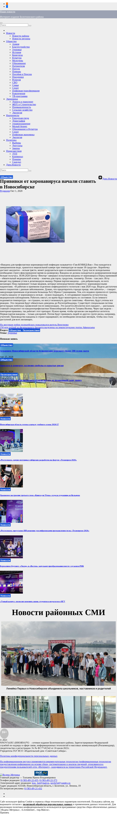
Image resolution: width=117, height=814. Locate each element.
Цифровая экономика (23, 134)
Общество (11, 41)
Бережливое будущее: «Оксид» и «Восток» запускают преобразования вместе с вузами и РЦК (42, 566)
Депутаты (17, 145)
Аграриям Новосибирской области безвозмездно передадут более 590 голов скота (44, 351)
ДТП (14, 153)
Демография (18, 121)
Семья (15, 85)
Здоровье (17, 49)
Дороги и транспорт (22, 101)
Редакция (5, 191)
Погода (16, 68)
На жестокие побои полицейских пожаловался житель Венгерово (34, 324)
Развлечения (18, 93)
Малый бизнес (19, 126)
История (16, 52)
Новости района (20, 36)
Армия (15, 44)
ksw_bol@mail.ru (40, 783)
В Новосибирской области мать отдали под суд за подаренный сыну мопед (41, 380)
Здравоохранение (21, 123)
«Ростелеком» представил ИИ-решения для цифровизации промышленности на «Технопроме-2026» (44, 530)
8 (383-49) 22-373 (48, 780)
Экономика (12, 99)
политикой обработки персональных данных (47, 804)
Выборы (16, 143)
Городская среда (20, 118)
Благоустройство (21, 47)
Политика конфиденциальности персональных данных (28, 756)
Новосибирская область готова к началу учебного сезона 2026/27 (29, 424)
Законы (16, 148)
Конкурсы (17, 55)
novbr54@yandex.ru (60, 783)
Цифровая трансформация (25, 90)
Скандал (16, 162)
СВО (14, 82)
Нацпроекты (12, 115)
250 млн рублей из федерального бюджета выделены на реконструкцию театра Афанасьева (47, 327)
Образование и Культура (25, 129)
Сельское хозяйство (22, 110)
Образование (19, 63)
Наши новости (7, 11)
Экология (17, 112)
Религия (16, 79)
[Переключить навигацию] (1, 22)
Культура (16, 58)
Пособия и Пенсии (22, 74)
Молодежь (17, 60)
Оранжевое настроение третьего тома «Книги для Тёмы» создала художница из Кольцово (40, 495)
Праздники (18, 77)
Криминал (17, 156)
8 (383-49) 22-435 (29, 780)
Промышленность (21, 107)
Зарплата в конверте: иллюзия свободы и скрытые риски (32, 365)
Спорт (15, 88)
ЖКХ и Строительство (24, 104)
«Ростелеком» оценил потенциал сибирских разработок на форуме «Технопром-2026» (38, 460)
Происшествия (13, 151)
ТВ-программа (19, 96)
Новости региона (21, 38)
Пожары (16, 159)
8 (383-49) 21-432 (33, 788)
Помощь (16, 71)
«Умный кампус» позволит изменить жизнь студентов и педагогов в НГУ (32, 601)
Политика (11, 140)
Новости (10, 33)
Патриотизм (18, 66)
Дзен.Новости (13, 164)
